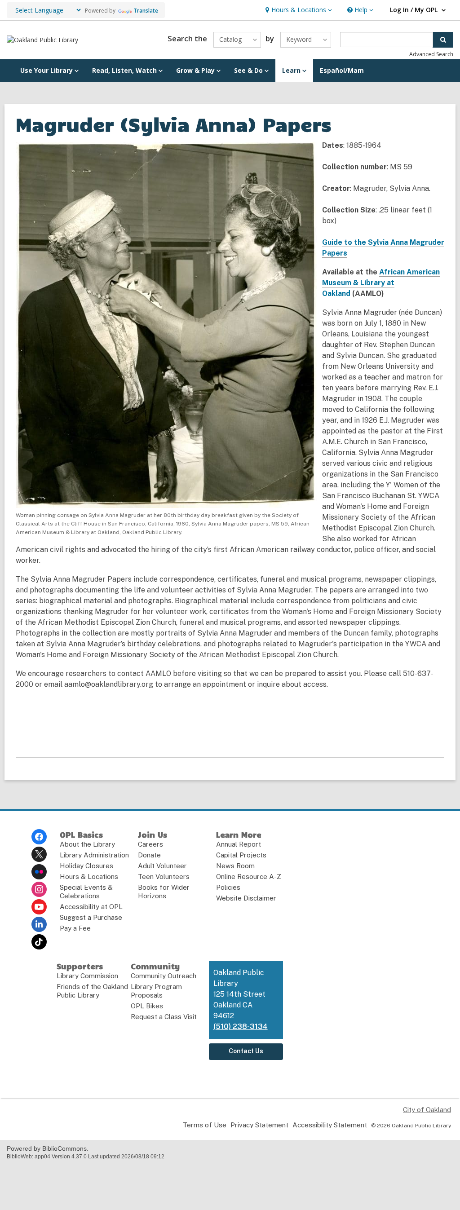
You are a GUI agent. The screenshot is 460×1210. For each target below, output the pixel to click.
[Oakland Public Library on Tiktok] (39, 941)
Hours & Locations (89, 876)
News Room (235, 866)
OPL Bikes (147, 1006)
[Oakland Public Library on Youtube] (39, 906)
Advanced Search (431, 54)
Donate (149, 855)
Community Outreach (163, 976)
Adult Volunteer (162, 866)
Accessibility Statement (329, 1125)
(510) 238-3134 (240, 1026)
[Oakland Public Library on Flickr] (39, 871)
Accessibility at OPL (91, 906)
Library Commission (87, 976)
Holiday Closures (86, 866)
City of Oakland (427, 1109)
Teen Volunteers (164, 876)
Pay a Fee (75, 928)
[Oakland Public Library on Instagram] (39, 889)
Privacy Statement (259, 1125)
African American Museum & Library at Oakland (381, 283)
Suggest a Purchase (91, 917)
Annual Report (238, 844)
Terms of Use (204, 1125)
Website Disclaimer (246, 898)
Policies (228, 887)
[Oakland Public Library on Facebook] (39, 836)
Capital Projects (241, 855)
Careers (150, 844)
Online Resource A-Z (248, 876)
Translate (145, 10)
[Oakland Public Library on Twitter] (39, 854)
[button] (298, 10)
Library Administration (94, 855)
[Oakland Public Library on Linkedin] (39, 924)
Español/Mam (342, 70)
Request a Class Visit (164, 1016)
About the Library (87, 844)
